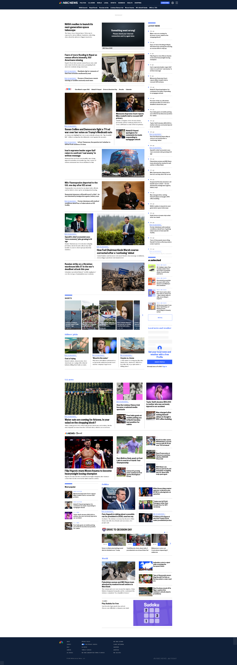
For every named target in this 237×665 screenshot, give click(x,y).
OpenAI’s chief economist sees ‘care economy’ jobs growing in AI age (78, 238)
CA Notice (84, 647)
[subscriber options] (173, 3)
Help (68, 647)
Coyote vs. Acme (127, 358)
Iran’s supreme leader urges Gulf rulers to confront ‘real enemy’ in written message (80, 153)
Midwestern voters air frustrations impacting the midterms (160, 550)
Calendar (129, 89)
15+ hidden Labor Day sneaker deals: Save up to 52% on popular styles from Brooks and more (164, 270)
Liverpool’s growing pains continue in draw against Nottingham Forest (134, 473)
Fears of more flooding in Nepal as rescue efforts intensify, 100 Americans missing (81, 57)
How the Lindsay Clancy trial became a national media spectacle (128, 407)
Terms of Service (86, 650)
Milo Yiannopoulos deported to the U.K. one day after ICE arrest (81, 184)
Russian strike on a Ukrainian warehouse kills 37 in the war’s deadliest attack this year (79, 266)
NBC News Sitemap (118, 641)
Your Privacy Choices (91, 644)
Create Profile (160, 362)
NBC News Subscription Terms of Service (93, 652)
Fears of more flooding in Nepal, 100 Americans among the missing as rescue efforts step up (161, 46)
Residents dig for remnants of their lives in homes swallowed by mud (82, 72)
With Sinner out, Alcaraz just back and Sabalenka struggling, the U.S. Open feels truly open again (163, 470)
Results (121, 89)
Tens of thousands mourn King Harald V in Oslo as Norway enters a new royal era (161, 242)
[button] (106, 3)
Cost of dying (70, 358)
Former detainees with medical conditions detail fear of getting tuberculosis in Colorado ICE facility (160, 230)
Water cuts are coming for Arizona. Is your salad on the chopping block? (159, 35)
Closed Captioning (118, 644)
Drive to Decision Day (110, 89)
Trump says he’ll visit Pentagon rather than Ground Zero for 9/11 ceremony (160, 504)
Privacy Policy (86, 641)
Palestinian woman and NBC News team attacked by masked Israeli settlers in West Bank (161, 163)
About (68, 641)
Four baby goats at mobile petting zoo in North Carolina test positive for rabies (161, 113)
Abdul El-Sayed (96, 89)
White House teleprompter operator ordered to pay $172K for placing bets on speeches (162, 491)
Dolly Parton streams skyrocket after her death (160, 216)
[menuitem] (83, 3)
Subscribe (116, 647)
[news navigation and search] (177, 3)
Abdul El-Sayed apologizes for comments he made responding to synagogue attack (134, 135)
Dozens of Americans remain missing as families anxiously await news (81, 79)
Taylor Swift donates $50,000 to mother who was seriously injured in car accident (161, 125)
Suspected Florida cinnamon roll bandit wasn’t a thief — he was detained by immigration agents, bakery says (160, 184)
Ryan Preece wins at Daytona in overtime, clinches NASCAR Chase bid (163, 456)
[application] (118, 570)
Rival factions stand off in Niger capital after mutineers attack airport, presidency (162, 591)
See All (160, 317)
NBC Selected (117, 652)
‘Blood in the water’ (100, 358)
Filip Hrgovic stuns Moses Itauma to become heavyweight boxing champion (160, 57)
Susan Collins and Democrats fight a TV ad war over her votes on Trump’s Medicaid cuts (88, 130)
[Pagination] (164, 532)
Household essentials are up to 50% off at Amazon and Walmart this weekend (164, 282)
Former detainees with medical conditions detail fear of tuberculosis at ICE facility (82, 203)
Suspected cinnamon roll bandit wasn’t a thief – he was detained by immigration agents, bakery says (82, 195)
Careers (69, 650)
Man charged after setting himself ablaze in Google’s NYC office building (160, 196)
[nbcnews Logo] (61, 642)
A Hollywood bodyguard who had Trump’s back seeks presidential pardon (162, 518)
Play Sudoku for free (110, 603)
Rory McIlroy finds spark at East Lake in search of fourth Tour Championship (130, 460)
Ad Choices (70, 652)
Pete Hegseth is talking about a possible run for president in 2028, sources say (118, 515)
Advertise (116, 650)
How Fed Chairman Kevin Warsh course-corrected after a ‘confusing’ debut (118, 251)
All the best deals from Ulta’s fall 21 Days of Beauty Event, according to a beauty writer (164, 308)
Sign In (165, 366)
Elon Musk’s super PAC (82, 89)
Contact (69, 644)
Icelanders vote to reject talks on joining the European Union (161, 564)
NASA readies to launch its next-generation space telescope (79, 27)
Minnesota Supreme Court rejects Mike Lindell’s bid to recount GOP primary (130, 115)
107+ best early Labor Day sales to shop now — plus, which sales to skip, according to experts (164, 295)
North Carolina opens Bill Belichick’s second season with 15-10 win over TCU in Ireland (163, 442)
